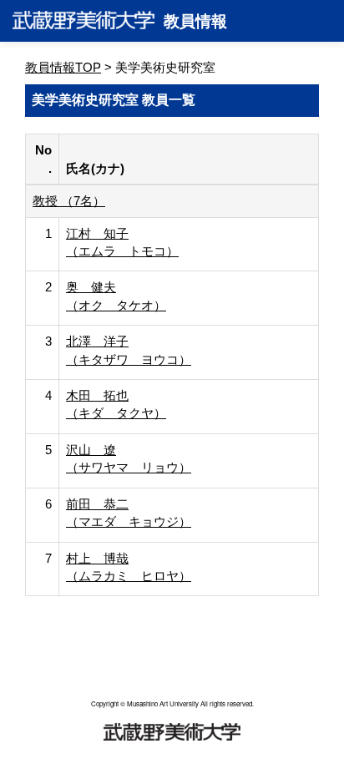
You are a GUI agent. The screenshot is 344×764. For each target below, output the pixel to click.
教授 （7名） (69, 201)
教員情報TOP (63, 67)
